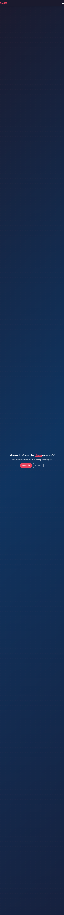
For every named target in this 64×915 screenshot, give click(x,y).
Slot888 (3, 3)
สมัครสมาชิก (26, 465)
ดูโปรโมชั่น (38, 465)
